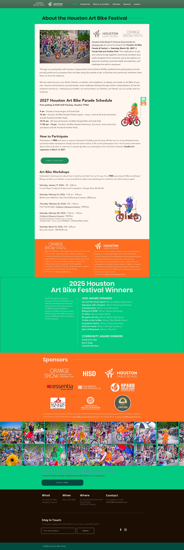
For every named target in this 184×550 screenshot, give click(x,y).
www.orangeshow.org (63, 271)
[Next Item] (180, 444)
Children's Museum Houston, (68, 207)
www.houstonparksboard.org (115, 274)
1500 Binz (85, 207)
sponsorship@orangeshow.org (129, 417)
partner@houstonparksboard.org (85, 417)
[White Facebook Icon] (120, 529)
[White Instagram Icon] (125, 529)
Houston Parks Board (101, 42)
